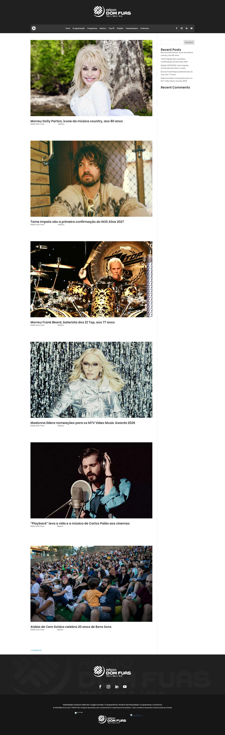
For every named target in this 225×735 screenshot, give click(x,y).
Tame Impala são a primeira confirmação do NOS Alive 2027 (77, 222)
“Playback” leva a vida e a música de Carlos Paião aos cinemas (80, 523)
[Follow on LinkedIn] (186, 28)
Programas (92, 29)
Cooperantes (145, 705)
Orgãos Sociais (96, 705)
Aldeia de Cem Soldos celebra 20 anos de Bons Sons (70, 627)
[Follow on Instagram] (182, 28)
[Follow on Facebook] (177, 28)
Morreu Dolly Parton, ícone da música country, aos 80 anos (76, 121)
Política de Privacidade (129, 705)
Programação (79, 29)
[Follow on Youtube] (191, 28)
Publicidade (68, 705)
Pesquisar (189, 42)
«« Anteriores (35, 650)
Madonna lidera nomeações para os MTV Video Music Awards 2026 (82, 423)
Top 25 (111, 29)
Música (103, 29)
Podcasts (145, 29)
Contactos (157, 705)
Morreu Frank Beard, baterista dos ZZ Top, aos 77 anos (72, 322)
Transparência (111, 705)
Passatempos (132, 29)
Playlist (120, 29)
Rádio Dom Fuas (37, 124)
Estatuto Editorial (81, 705)
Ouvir (68, 29)
